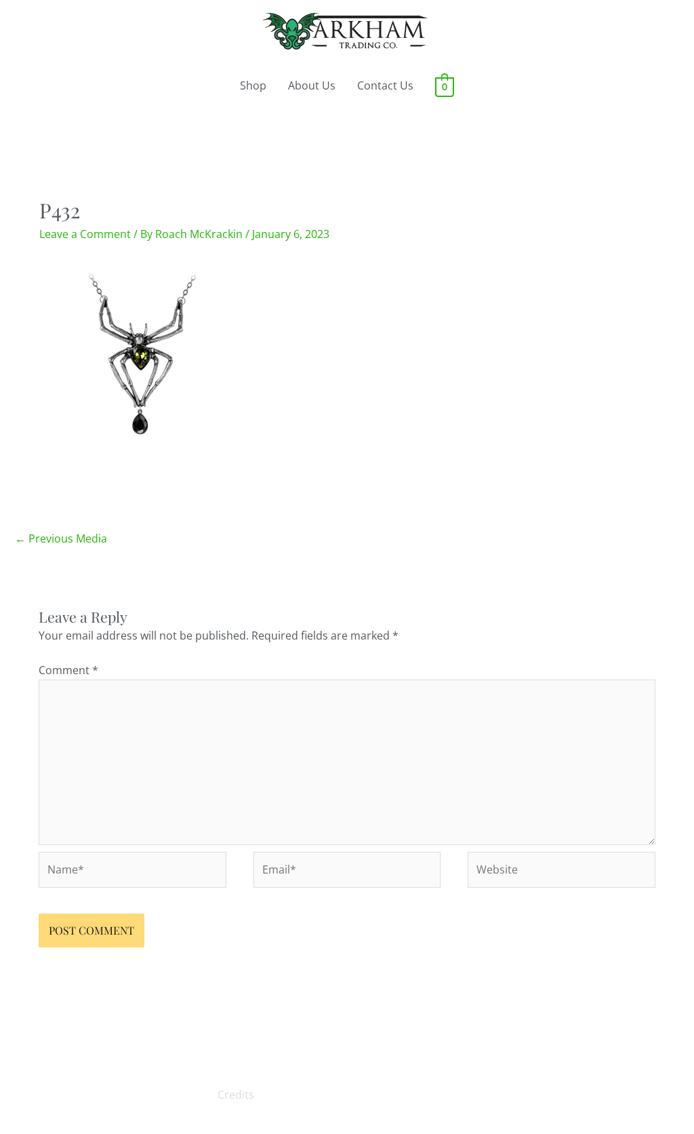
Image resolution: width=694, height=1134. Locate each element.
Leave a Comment (85, 234)
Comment (68, 670)
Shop (253, 85)
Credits (236, 1094)
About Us (311, 85)
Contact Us (385, 85)
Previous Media (61, 538)
